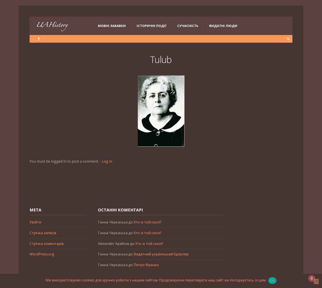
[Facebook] (39, 39)
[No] (316, 281)
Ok (272, 280)
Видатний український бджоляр (161, 254)
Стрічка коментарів (47, 243)
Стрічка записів (43, 232)
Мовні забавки (112, 25)
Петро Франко (146, 264)
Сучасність (187, 25)
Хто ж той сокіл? (147, 222)
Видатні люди (223, 25)
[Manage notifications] (311, 278)
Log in (107, 161)
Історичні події (151, 25)
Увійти (35, 222)
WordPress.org (42, 254)
